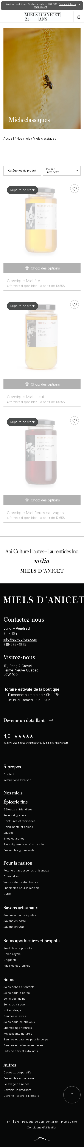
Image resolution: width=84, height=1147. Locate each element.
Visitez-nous (19, 657)
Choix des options (45, 268)
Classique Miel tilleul (25, 397)
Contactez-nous (23, 619)
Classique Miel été (23, 281)
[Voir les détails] (42, 221)
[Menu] (5, 16)
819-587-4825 (14, 644)
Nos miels (23, 138)
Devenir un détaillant (24, 721)
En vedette (52, 172)
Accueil (8, 138)
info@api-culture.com (20, 639)
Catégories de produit (22, 170)
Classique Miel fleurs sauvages (35, 512)
